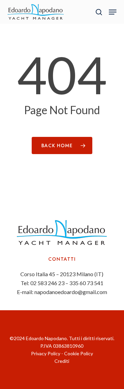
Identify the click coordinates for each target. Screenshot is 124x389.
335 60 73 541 (86, 283)
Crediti (61, 361)
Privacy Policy (45, 353)
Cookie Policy (78, 353)
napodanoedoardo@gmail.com (70, 292)
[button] (112, 12)
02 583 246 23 (47, 283)
